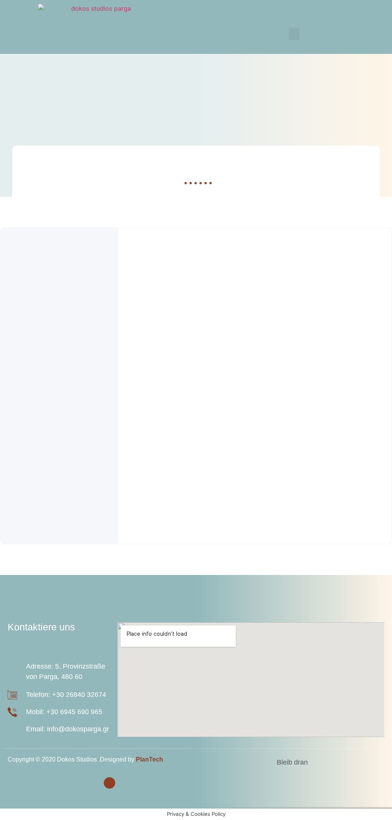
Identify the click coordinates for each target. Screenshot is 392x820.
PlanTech (149, 759)
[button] (294, 34)
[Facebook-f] (109, 783)
